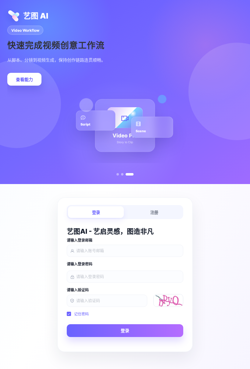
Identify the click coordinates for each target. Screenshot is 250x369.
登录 (96, 212)
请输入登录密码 (79, 264)
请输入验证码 (78, 290)
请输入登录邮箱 (79, 240)
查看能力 (24, 79)
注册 (154, 212)
